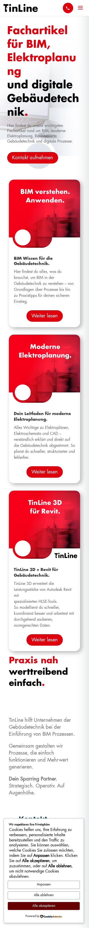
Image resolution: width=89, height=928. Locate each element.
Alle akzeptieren (43, 906)
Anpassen (44, 884)
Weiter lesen (44, 316)
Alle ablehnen (44, 895)
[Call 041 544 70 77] (68, 8)
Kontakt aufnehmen (32, 157)
